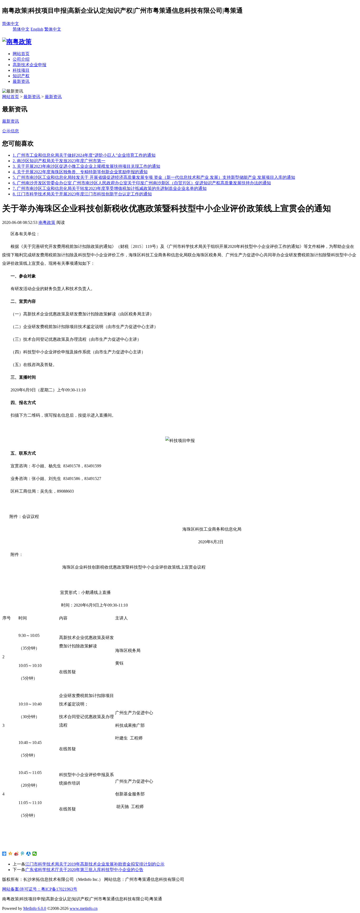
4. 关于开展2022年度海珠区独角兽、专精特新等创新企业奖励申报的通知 (80, 172)
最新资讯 (21, 81)
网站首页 (21, 53)
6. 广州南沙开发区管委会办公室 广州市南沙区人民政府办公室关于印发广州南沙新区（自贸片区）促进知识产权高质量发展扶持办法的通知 (142, 183)
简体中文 (10, 23)
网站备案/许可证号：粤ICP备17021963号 (39, 889)
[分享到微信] (34, 854)
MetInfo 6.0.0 (34, 908)
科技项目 (21, 70)
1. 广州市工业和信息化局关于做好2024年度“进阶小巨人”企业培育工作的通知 (84, 155)
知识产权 (21, 76)
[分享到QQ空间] (10, 854)
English (37, 29)
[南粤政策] (17, 41)
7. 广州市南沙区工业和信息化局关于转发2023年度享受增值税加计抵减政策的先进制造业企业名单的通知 (110, 188)
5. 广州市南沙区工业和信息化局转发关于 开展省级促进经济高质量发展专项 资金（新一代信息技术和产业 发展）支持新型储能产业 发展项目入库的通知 (154, 177)
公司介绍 (21, 59)
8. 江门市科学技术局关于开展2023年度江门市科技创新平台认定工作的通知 (82, 194)
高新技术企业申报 (29, 65)
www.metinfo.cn (84, 908)
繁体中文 (52, 29)
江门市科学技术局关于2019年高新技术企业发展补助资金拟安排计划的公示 (94, 864)
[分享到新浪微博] (16, 854)
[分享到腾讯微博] (22, 854)
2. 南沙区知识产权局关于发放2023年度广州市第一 (59, 160)
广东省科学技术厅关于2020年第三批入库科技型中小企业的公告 (84, 869)
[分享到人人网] (28, 854)
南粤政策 (46, 222)
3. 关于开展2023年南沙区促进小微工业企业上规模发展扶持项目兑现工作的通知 (86, 166)
